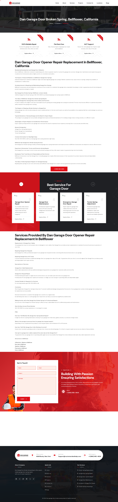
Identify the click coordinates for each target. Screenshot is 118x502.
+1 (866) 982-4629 (59, 169)
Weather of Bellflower (20, 346)
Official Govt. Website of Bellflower (23, 342)
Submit (22, 399)
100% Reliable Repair (29, 44)
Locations (99, 3)
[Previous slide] (93, 184)
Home (57, 3)
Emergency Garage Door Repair (46, 203)
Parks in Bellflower (19, 350)
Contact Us (90, 3)
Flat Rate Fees (59, 44)
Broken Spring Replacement (92, 203)
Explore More (28, 53)
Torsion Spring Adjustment (68, 203)
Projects (80, 3)
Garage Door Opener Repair (86, 476)
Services (72, 3)
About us (48, 473)
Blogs (107, 3)
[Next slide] (21, 184)
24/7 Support (89, 44)
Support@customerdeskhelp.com (69, 456)
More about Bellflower (20, 344)
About (64, 3)
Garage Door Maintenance (20, 203)
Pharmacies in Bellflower (21, 348)
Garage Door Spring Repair (86, 473)
